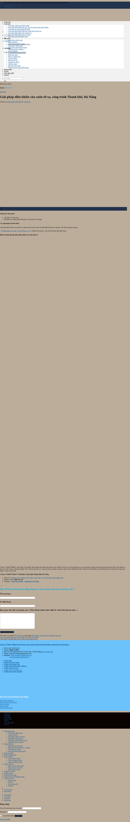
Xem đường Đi (58, 578)
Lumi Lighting (12, 42)
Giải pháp (7, 24)
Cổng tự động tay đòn (15, 762)
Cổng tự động (12, 58)
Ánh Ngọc (27, 102)
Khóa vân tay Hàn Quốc (16, 766)
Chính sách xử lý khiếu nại (12, 670)
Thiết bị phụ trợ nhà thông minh (18, 67)
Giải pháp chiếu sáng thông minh (18, 25)
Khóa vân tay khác (14, 769)
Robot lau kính (13, 55)
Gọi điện (7, 798)
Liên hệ (6, 75)
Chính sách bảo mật (11, 668)
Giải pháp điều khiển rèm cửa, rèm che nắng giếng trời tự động (28, 27)
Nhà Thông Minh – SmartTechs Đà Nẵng (25, 581)
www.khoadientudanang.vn (19, 657)
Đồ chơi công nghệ (14, 66)
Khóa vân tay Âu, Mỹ (15, 767)
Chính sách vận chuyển (13, 671)
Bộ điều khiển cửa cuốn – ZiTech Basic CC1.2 (16, 231)
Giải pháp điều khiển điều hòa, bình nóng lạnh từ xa (25, 31)
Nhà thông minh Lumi (15, 40)
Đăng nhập (18, 816)
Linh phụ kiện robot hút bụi (17, 53)
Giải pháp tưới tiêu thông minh (18, 36)
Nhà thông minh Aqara (15, 46)
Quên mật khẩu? (5, 819)
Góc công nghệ (9, 73)
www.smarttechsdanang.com (21, 655)
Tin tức (6, 71)
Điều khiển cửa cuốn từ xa (40, 635)
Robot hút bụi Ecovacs (15, 746)
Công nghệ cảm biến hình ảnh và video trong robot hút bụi (19, 639)
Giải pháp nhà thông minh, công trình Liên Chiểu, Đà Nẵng (19, 637)
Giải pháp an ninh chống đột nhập (19, 29)
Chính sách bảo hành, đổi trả (15, 666)
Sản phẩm (7, 38)
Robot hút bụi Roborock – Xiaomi (19, 747)
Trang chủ (7, 22)
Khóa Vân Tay (13, 60)
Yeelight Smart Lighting (15, 49)
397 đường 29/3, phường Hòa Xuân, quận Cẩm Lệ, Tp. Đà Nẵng (31, 578)
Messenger (7, 800)
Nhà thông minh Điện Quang (17, 47)
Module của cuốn (55, 635)
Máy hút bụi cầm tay (14, 749)
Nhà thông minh (9, 731)
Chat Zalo (7, 796)
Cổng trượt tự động (14, 758)
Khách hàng (8, 69)
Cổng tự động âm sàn (15, 760)
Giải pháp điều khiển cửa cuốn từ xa (19, 33)
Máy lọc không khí (14, 56)
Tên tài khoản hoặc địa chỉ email (11, 808)
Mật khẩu (3, 812)
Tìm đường (7, 795)
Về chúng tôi (8, 6)
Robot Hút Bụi (13, 51)
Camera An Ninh (13, 62)
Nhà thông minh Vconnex (16, 44)
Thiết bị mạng (12, 64)
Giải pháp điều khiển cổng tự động (19, 35)
